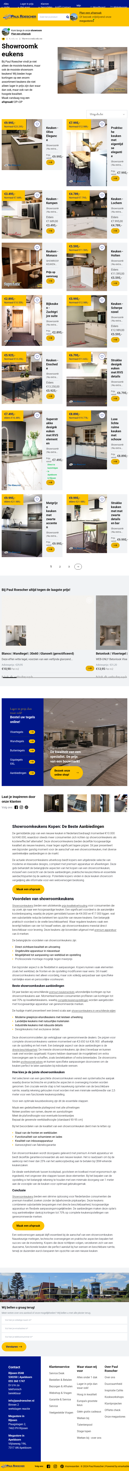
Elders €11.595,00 (117, 265)
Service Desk (56, 1373)
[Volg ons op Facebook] (16, 807)
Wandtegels (17, 741)
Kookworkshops (114, 1397)
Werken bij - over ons (89, 1437)
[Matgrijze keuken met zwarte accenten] (22, 525)
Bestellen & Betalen (60, 1379)
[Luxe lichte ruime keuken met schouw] (87, 439)
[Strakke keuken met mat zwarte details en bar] (87, 523)
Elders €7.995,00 (117, 212)
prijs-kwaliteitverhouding (74, 905)
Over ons (110, 1377)
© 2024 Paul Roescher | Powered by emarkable (105, 1466)
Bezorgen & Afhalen (61, 1386)
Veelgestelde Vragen (61, 1412)
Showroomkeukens (22, 905)
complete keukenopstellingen (73, 1000)
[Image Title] (53, 803)
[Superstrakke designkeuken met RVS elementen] (22, 450)
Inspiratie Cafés (114, 1390)
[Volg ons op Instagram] (21, 807)
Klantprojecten (113, 1403)
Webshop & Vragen (60, 1393)
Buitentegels (17, 750)
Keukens (13, 38)
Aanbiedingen (18, 773)
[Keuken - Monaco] (22, 266)
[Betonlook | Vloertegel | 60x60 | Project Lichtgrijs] (110, 636)
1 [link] (51, 566)
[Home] (19, 17)
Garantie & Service (60, 1399)
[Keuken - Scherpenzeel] (87, 321)
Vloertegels (16, 732)
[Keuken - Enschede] (22, 378)
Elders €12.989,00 (117, 319)
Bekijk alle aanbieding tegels (17, 676)
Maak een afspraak (28, 889)
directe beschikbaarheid (24, 1049)
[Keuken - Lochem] (87, 214)
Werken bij (83, 1418)
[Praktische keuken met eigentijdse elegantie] (87, 152)
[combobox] (54, 17)
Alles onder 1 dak (87, 1377)
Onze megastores (115, 1416)
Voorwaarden (72, 1466)
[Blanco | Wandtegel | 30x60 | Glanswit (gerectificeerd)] (48, 622)
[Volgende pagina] (78, 567)
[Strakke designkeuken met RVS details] (87, 379)
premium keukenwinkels (62, 992)
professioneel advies (32, 1061)
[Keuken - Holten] (87, 267)
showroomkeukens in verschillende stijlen (94, 1010)
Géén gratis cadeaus (89, 1411)
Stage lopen (84, 1431)
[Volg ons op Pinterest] (26, 807)
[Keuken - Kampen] (22, 214)
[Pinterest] (62, 1466)
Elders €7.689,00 (52, 212)
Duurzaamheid (113, 1383)
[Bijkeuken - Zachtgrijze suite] (22, 320)
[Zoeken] (67, 17)
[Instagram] (55, 1466)
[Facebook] (48, 1466)
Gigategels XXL (16, 761)
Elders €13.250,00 (52, 375)
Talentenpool (84, 1424)
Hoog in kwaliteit (87, 1394)
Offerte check (112, 1410)
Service (53, 1406)
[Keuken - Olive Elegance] (22, 144)
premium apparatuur (105, 930)
